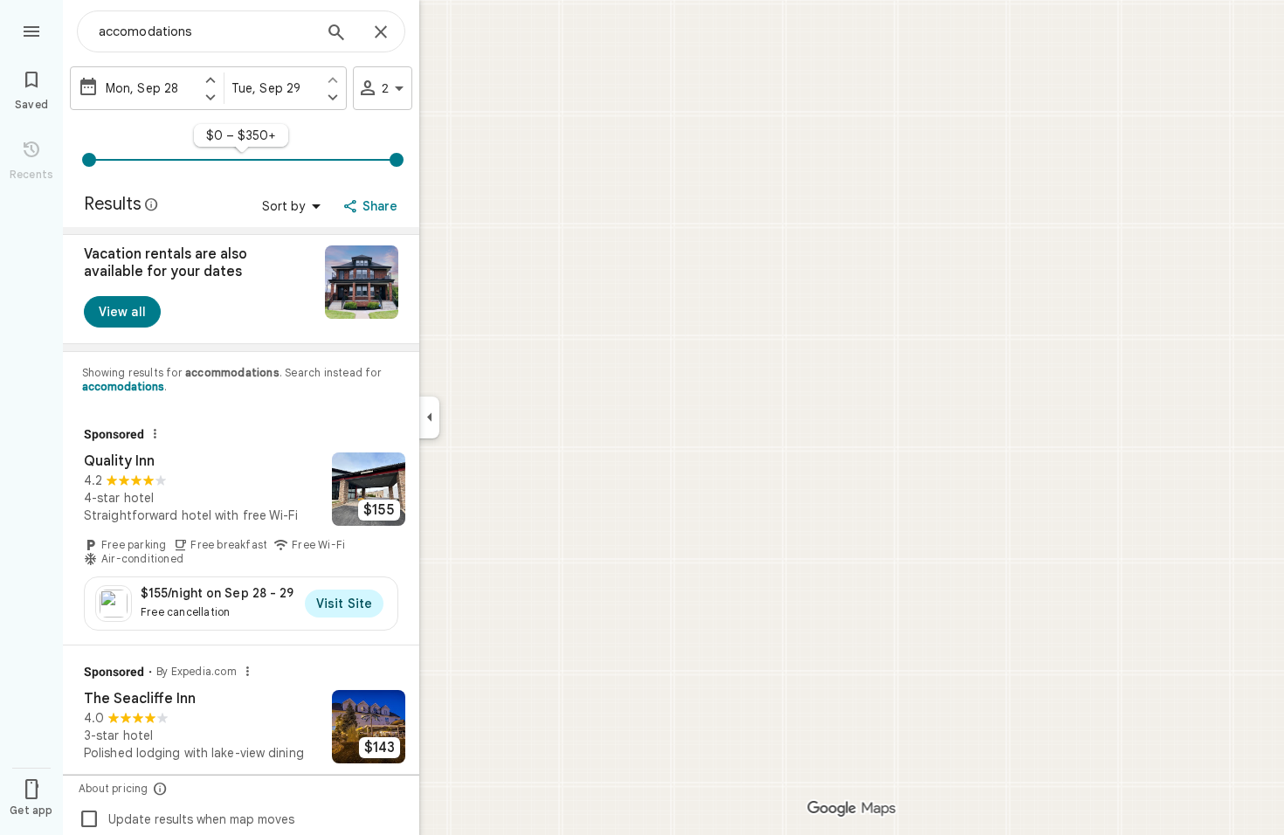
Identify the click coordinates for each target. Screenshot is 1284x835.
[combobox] (205, 31)
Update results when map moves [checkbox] (186, 819)
